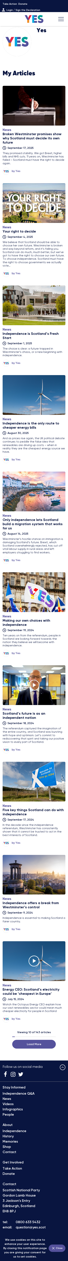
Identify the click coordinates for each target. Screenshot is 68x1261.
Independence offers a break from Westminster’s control (31, 905)
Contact (9, 1152)
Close (59, 1248)
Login (9, 10)
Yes (18, 171)
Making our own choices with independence (26, 622)
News (7, 1099)
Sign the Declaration (28, 10)
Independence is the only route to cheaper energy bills (31, 425)
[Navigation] (61, 19)
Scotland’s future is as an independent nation (24, 715)
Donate (22, 3)
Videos (8, 1104)
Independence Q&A (19, 1093)
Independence (14, 1131)
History (8, 1136)
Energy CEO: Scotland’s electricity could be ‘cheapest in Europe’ (31, 991)
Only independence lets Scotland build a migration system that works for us (33, 524)
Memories (10, 1141)
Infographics (13, 1109)
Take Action (10, 3)
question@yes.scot (31, 1227)
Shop (7, 1147)
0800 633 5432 (28, 1222)
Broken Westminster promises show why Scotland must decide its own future (32, 138)
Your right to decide (19, 231)
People (8, 1114)
